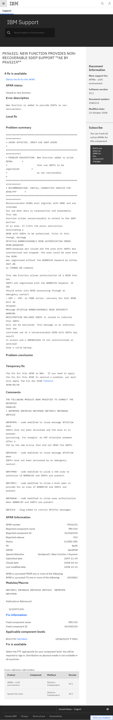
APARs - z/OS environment (13, 683)
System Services (15, 694)
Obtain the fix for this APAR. (20, 79)
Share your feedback (101, 718)
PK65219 (48, 381)
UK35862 (22, 639)
